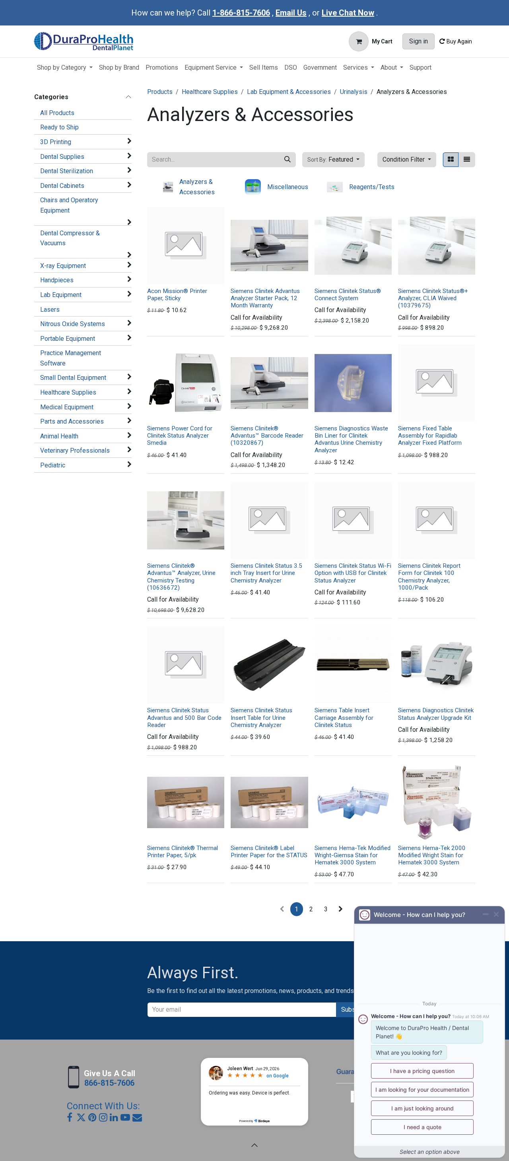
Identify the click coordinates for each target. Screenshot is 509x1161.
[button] (333, 159)
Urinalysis (353, 92)
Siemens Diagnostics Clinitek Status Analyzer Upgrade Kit (436, 714)
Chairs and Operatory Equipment (69, 205)
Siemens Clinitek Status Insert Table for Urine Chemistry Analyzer (261, 717)
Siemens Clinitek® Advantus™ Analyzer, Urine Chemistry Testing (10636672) (181, 576)
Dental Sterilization (66, 171)
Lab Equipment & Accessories (289, 92)
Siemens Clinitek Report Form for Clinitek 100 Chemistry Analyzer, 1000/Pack (429, 576)
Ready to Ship (59, 127)
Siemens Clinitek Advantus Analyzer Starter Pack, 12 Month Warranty (265, 298)
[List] (466, 159)
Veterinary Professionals (75, 450)
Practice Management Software (70, 358)
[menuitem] (65, 67)
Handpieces (57, 280)
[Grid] (451, 159)
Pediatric (52, 465)
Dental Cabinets (62, 186)
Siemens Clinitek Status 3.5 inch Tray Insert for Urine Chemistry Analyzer (266, 573)
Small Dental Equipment (73, 377)
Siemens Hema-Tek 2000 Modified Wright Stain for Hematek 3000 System (432, 855)
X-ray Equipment (63, 266)
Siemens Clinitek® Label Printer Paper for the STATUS (269, 851)
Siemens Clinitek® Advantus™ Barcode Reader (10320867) (267, 435)
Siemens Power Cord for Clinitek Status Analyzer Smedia (179, 435)
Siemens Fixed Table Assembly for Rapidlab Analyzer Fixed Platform (430, 435)
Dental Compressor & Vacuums (70, 238)
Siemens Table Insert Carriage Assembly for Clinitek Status (344, 717)
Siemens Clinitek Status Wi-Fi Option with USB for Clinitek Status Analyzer (353, 573)
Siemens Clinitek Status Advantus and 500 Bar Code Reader (184, 717)
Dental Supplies (62, 156)
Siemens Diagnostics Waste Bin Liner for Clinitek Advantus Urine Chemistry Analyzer (351, 439)
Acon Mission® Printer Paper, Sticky (177, 294)
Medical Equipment (66, 407)
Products (160, 92)
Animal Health (59, 436)
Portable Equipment (67, 338)
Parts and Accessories (72, 421)
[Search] (287, 159)
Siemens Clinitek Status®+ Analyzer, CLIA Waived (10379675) (433, 298)
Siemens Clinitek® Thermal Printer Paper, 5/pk (182, 851)
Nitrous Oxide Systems (72, 324)
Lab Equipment (61, 295)
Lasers (50, 309)
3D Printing (55, 142)
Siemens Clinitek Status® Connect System (348, 294)
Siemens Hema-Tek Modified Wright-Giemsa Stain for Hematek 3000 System (352, 855)
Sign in (418, 41)
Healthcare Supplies (68, 392)
